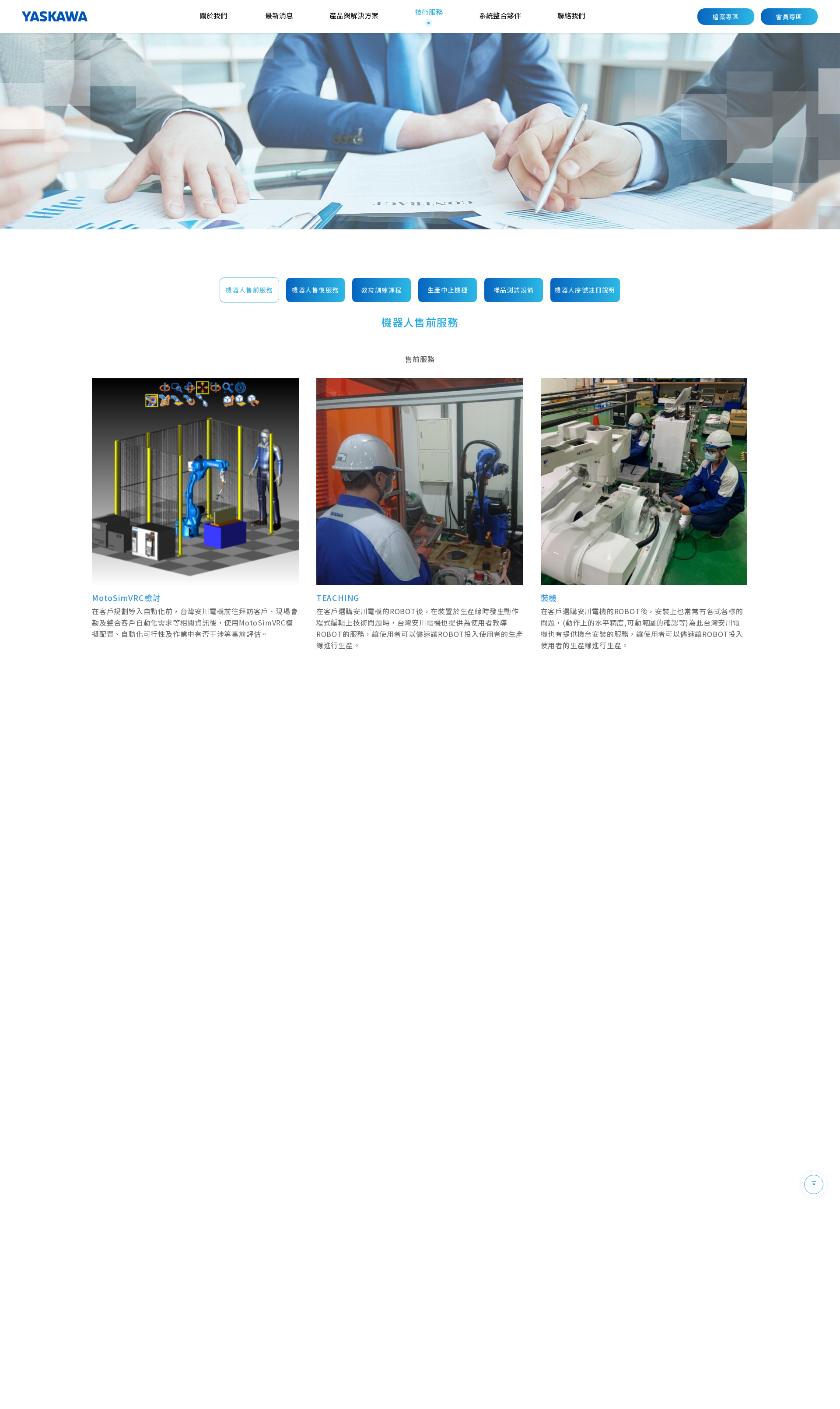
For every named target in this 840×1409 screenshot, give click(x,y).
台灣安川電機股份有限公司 (55, 16)
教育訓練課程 (381, 290)
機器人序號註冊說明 (585, 290)
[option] (420, 131)
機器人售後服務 (315, 290)
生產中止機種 (447, 290)
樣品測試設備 (514, 290)
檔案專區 (725, 16)
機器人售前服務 (249, 290)
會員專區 (789, 16)
